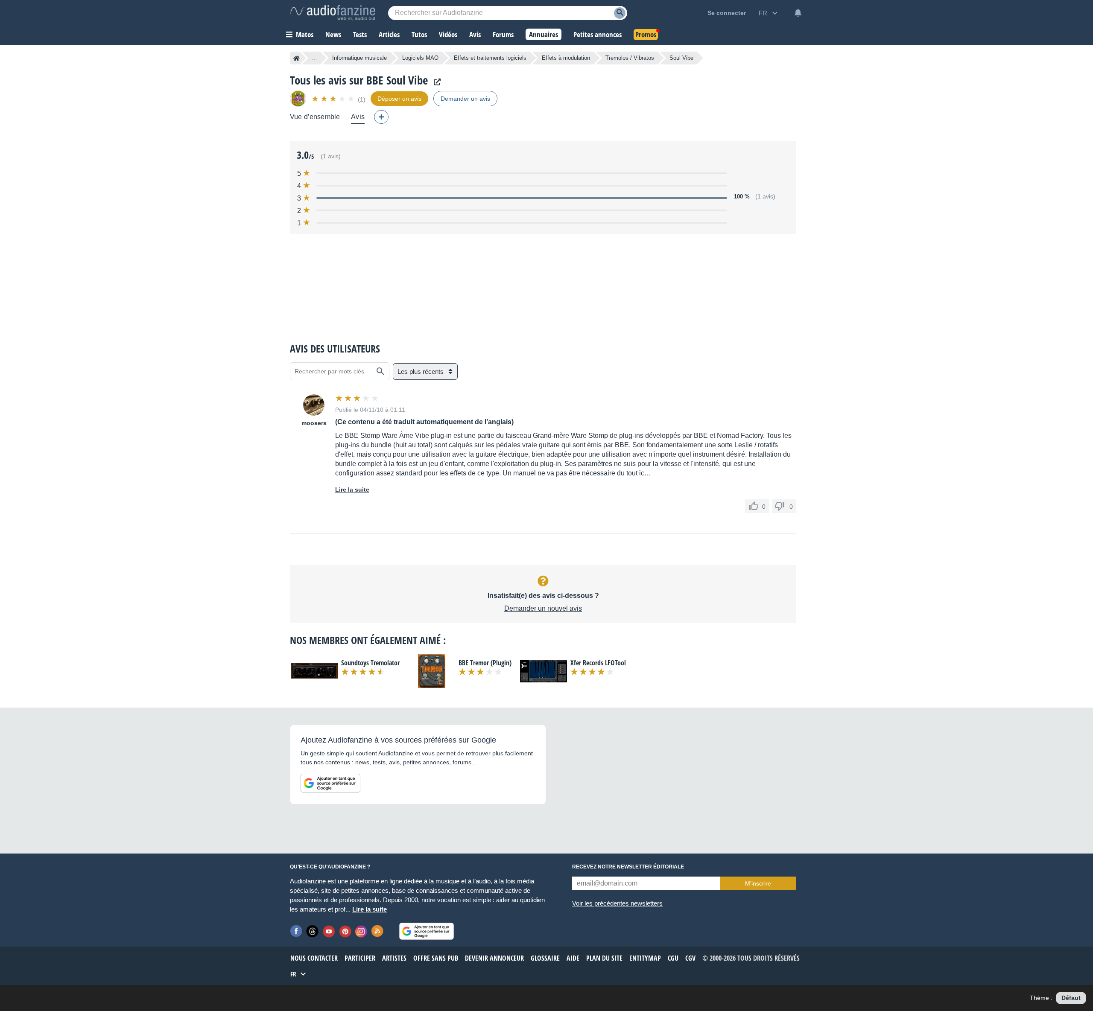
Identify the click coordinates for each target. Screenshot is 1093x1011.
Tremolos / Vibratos (629, 58)
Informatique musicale (359, 58)
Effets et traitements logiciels (490, 58)
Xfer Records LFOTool (598, 662)
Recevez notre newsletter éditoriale (628, 867)
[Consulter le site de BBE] (435, 82)
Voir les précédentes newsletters (617, 903)
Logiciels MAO (420, 58)
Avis (358, 116)
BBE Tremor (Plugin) (485, 662)
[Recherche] (619, 13)
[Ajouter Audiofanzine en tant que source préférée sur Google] (330, 783)
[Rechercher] (380, 371)
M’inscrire (758, 883)
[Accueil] (296, 58)
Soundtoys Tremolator (370, 662)
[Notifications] (798, 13)
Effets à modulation (566, 58)
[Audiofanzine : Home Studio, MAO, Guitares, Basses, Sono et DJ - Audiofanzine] (332, 12)
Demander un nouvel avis (543, 608)
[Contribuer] (381, 117)
